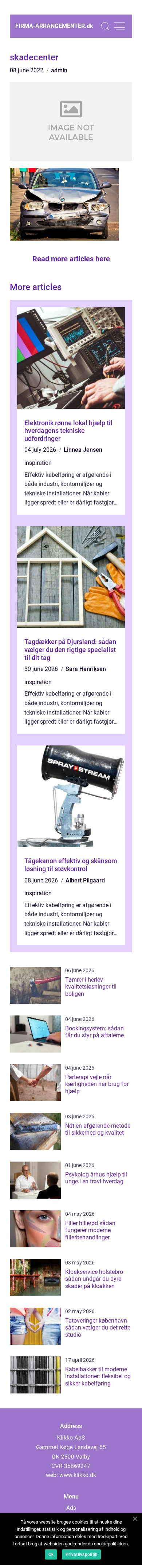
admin (59, 70)
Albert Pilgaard (85, 880)
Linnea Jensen (83, 449)
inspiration (38, 462)
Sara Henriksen (86, 668)
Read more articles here (71, 258)
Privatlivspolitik (81, 1554)
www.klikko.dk (77, 1475)
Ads (71, 1507)
